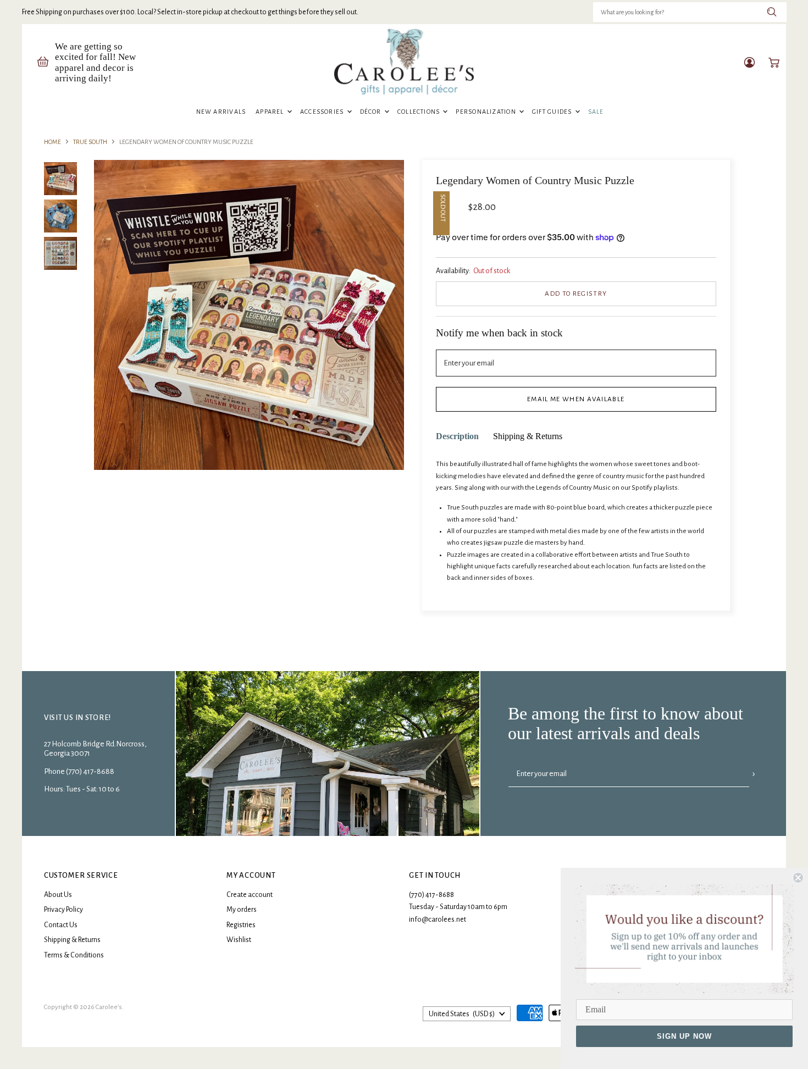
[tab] (457, 436)
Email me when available (575, 399)
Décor (371, 111)
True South (90, 142)
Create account (249, 895)
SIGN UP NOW (684, 1036)
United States (462, 1014)
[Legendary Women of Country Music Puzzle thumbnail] (60, 178)
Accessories (323, 111)
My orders (241, 909)
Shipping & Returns (72, 940)
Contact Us (61, 925)
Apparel (271, 111)
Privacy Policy (63, 909)
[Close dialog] (798, 877)
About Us (58, 895)
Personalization (487, 111)
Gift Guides (553, 111)
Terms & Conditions (74, 955)
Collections (419, 111)
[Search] (772, 12)
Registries (241, 925)
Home (52, 142)
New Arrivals (221, 111)
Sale (596, 111)
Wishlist (238, 940)
